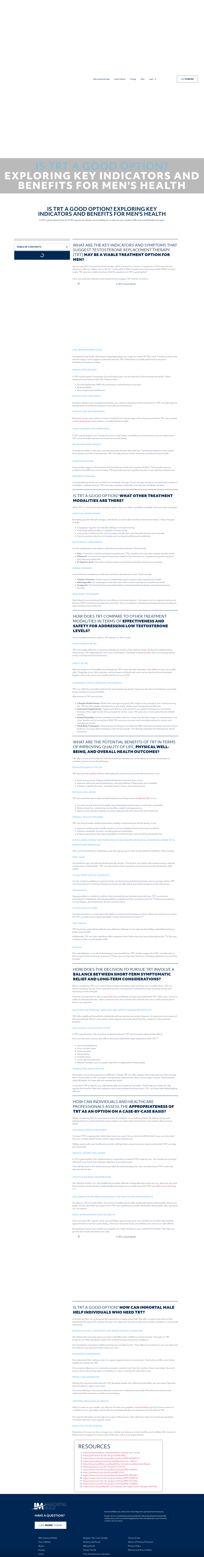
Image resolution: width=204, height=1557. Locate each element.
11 (166, 936)
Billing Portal (89, 1546)
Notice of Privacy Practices (140, 1542)
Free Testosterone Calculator (96, 1554)
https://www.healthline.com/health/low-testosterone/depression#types (116, 1464)
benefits (147, 652)
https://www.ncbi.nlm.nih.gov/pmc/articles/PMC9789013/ (110, 1478)
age (81, 266)
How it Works (119, 79)
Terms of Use (134, 1538)
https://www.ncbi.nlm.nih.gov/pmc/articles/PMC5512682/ (110, 1481)
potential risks (110, 996)
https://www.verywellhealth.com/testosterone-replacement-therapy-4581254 (120, 1486)
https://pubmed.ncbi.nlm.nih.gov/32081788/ (104, 1455)
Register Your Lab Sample (95, 1538)
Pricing (133, 79)
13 (157, 1038)
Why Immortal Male (101, 79)
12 (111, 956)
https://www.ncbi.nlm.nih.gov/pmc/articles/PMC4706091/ (110, 1469)
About (41, 1546)
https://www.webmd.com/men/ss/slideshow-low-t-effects (110, 1461)
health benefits (143, 798)
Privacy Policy (134, 1546)
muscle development (82, 421)
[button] (67, 247)
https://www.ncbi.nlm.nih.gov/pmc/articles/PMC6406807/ (110, 1458)
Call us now (124, 1435)
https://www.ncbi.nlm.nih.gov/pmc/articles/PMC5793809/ (110, 1483)
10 (143, 916)
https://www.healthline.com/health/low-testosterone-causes (111, 1452)
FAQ (142, 79)
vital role (96, 450)
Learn (151, 79)
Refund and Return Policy (140, 1550)
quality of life (95, 773)
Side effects (152, 669)
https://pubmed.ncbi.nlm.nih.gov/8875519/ (103, 1472)
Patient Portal (89, 1550)
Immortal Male (141, 1407)
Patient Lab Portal (91, 1542)
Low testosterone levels (83, 356)
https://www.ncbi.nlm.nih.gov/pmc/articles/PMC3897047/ (110, 1475)
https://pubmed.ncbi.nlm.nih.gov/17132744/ (104, 1466)
